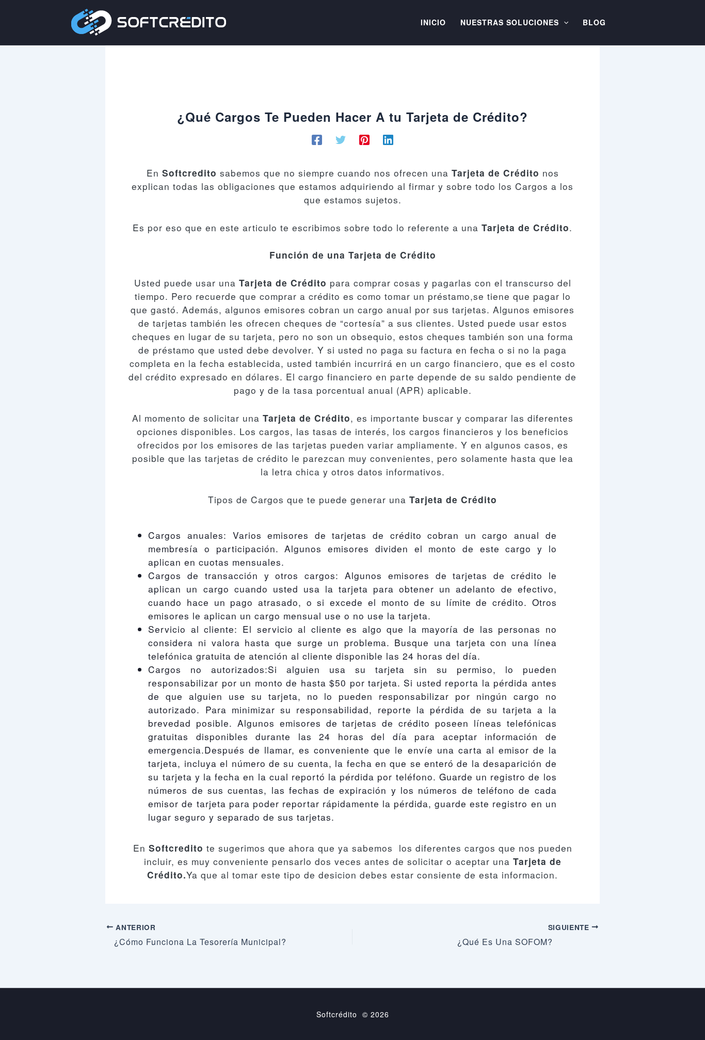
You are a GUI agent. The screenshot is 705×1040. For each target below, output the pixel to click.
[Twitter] (340, 138)
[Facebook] (317, 138)
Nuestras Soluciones (509, 22)
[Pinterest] (364, 138)
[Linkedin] (388, 138)
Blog (594, 22)
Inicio (433, 22)
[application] (563, 22)
